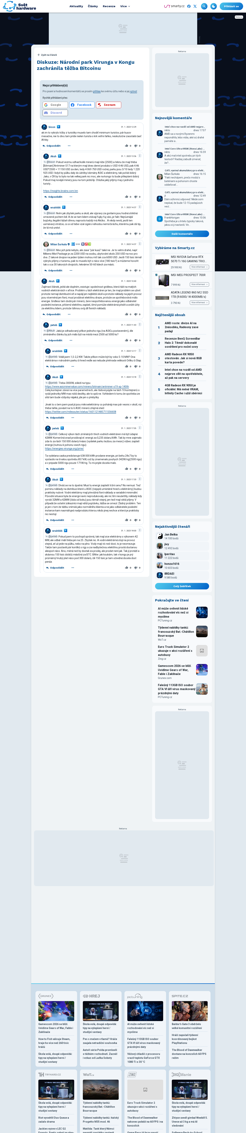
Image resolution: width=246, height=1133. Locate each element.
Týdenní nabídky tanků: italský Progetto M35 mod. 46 (101, 1119)
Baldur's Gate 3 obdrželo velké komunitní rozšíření (187, 1026)
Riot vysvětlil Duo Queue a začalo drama (53, 1119)
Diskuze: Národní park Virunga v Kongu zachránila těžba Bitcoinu (86, 65)
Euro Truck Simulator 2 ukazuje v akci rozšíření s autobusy (175, 651)
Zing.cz (162, 658)
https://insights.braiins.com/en (60, 191)
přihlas (97, 91)
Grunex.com (165, 678)
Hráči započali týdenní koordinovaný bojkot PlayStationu (185, 1039)
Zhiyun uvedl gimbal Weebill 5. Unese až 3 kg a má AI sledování (190, 1121)
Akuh (53, 156)
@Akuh (51, 330)
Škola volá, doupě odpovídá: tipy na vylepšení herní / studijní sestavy (55, 1057)
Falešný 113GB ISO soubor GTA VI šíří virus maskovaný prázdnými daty (176, 689)
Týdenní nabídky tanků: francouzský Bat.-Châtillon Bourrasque (176, 631)
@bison (51, 161)
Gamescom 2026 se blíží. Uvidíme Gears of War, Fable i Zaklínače (174, 670)
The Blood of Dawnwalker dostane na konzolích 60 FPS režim (189, 1054)
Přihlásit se (231, 6)
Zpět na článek (49, 55)
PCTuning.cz (165, 620)
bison (52, 127)
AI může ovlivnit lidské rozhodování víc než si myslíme (173, 612)
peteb (53, 325)
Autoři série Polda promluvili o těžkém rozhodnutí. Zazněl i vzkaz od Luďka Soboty (100, 1054)
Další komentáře (182, 233)
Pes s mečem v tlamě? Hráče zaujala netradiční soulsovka (100, 1041)
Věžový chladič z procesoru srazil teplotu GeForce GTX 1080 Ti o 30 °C (143, 1057)
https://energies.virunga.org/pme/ (64, 448)
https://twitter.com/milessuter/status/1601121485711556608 (80, 411)
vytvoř (133, 91)
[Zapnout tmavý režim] (213, 6)
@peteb (52, 356)
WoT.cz (162, 639)
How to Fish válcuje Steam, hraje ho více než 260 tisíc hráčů (54, 1043)
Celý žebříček (182, 586)
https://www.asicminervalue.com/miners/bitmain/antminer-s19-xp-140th (87, 386)
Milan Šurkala (58, 244)
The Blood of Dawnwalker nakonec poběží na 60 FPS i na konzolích (145, 1121)
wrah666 (55, 207)
